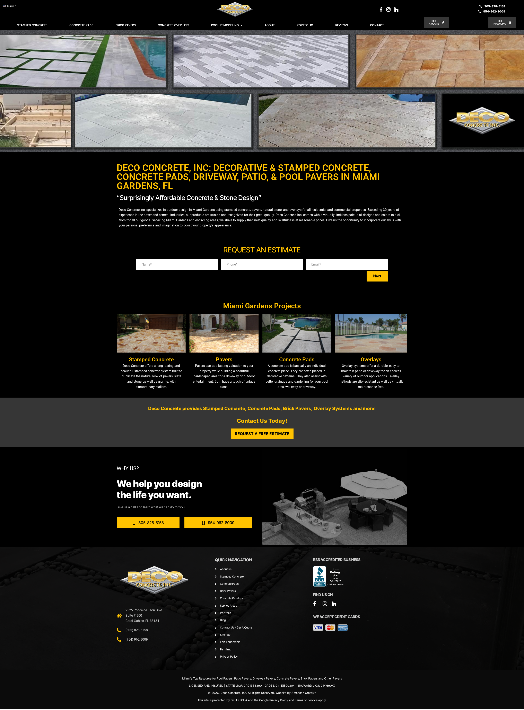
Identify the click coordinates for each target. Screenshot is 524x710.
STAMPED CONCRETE (32, 25)
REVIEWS (341, 25)
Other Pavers (333, 678)
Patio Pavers (242, 678)
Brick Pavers (309, 678)
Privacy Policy (278, 700)
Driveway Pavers (264, 678)
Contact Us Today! (262, 420)
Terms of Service (306, 700)
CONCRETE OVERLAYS (173, 25)
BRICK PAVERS (125, 25)
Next (377, 276)
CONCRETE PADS (81, 25)
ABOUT (270, 25)
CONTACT (377, 25)
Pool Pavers (225, 678)
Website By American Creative (296, 692)
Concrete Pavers (288, 678)
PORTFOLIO (305, 25)
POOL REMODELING (225, 25)
